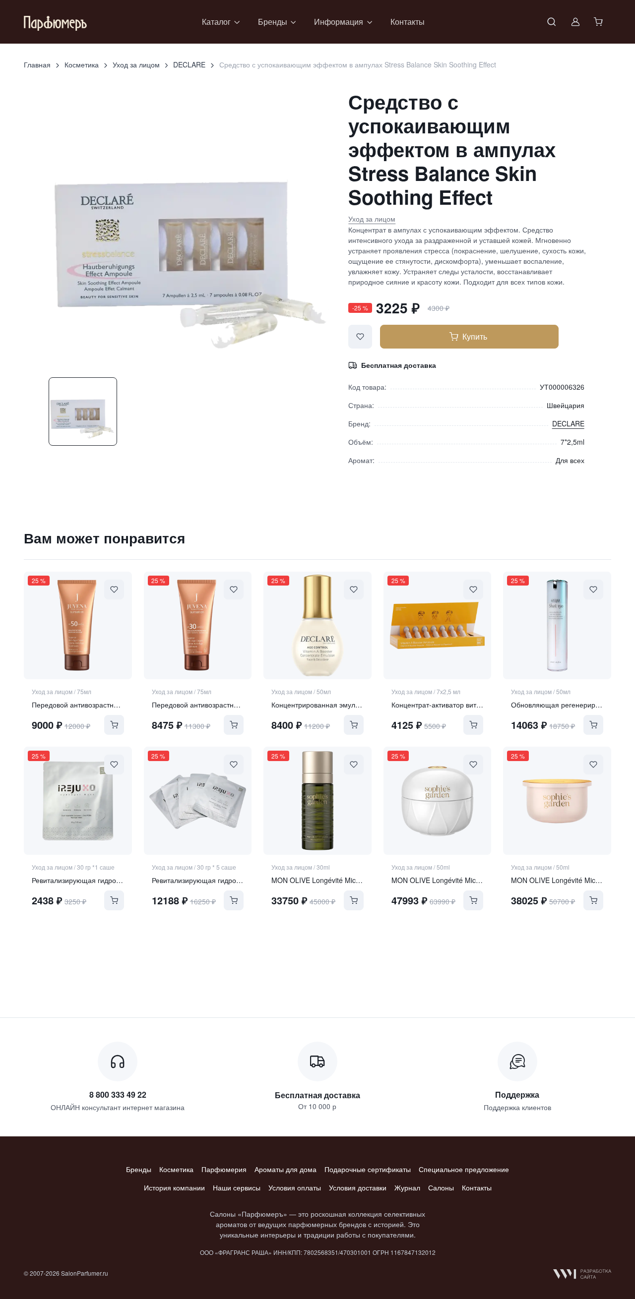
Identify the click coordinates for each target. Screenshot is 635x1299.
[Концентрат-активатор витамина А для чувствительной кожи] (437, 626)
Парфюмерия (224, 1169)
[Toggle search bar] (552, 22)
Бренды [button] (272, 21)
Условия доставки (357, 1187)
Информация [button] (338, 21)
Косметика (81, 64)
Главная (37, 64)
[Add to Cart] (114, 725)
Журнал (407, 1187)
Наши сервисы (236, 1187)
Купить (474, 336)
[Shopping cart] (599, 22)
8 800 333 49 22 (117, 1094)
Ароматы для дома (285, 1169)
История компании (174, 1187)
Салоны (441, 1187)
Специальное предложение (464, 1169)
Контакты (407, 21)
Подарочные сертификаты (367, 1169)
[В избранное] (360, 337)
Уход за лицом (136, 64)
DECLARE (189, 64)
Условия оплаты (294, 1187)
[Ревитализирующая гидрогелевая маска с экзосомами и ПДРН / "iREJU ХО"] (78, 801)
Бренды (138, 1169)
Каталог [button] (216, 21)
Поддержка (517, 1094)
